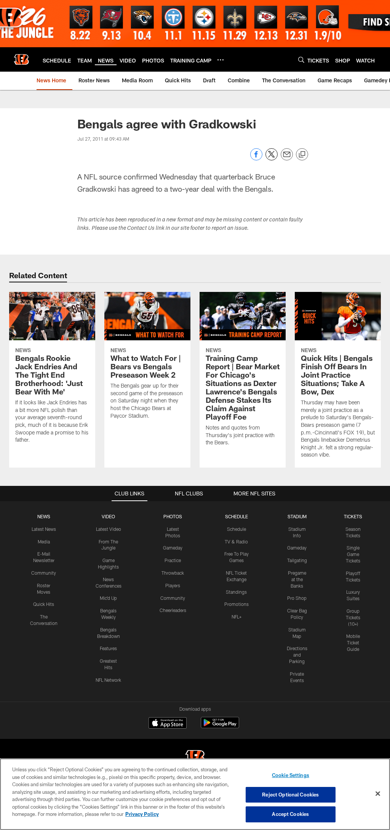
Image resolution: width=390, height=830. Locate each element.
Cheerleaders (173, 610)
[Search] (301, 59)
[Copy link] (302, 154)
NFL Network (108, 680)
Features (108, 648)
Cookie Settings (290, 775)
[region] (195, 794)
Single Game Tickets (353, 554)
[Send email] (287, 158)
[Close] (377, 793)
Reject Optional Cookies (290, 795)
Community (43, 572)
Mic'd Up (108, 598)
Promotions (236, 604)
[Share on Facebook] (256, 158)
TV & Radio (236, 541)
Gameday (172, 547)
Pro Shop (297, 598)
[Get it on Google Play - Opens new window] (220, 726)
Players (172, 585)
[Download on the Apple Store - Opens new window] (167, 723)
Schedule (236, 529)
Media (44, 541)
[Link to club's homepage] (21, 59)
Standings (236, 591)
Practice (173, 560)
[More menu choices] (220, 60)
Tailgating (297, 560)
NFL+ (236, 616)
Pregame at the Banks (297, 579)
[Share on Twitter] (271, 158)
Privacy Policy (142, 814)
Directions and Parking (297, 655)
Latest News (44, 529)
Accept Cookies (290, 814)
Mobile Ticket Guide (353, 642)
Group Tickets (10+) (353, 617)
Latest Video (108, 529)
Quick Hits (43, 604)
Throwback (172, 572)
